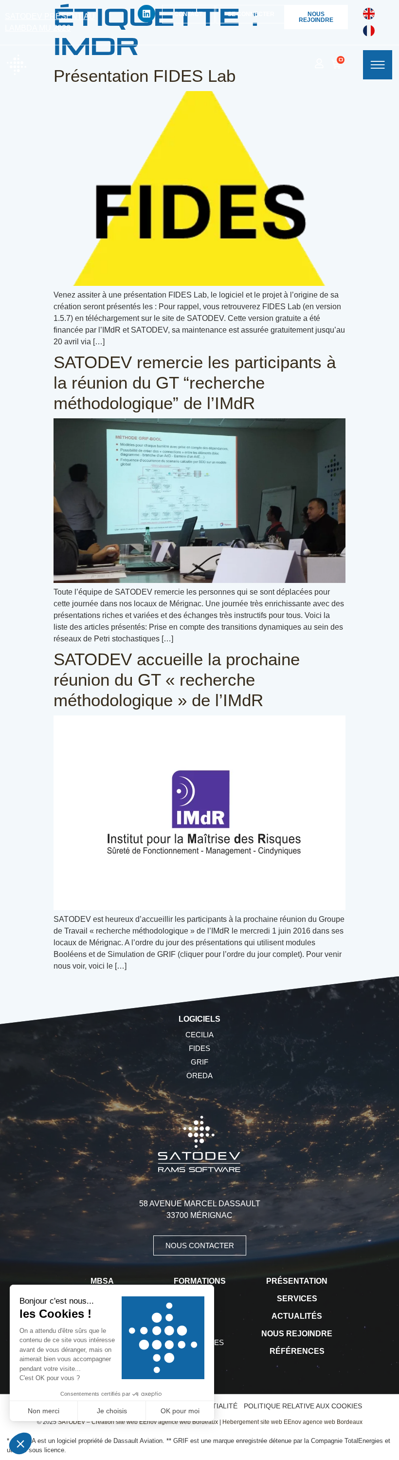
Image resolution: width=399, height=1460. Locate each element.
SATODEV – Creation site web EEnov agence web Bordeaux (138, 1422)
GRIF (199, 1062)
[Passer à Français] (369, 30)
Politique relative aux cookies (303, 1406)
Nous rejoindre (296, 1333)
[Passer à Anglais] (369, 13)
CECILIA (199, 1034)
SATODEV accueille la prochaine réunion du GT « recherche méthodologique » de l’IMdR (177, 680)
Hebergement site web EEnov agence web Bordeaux (292, 1422)
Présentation (296, 1281)
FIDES (199, 1048)
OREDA (199, 1075)
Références (297, 1351)
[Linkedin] (146, 13)
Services (297, 1298)
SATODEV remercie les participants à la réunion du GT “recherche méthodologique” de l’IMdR (195, 382)
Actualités (297, 1316)
